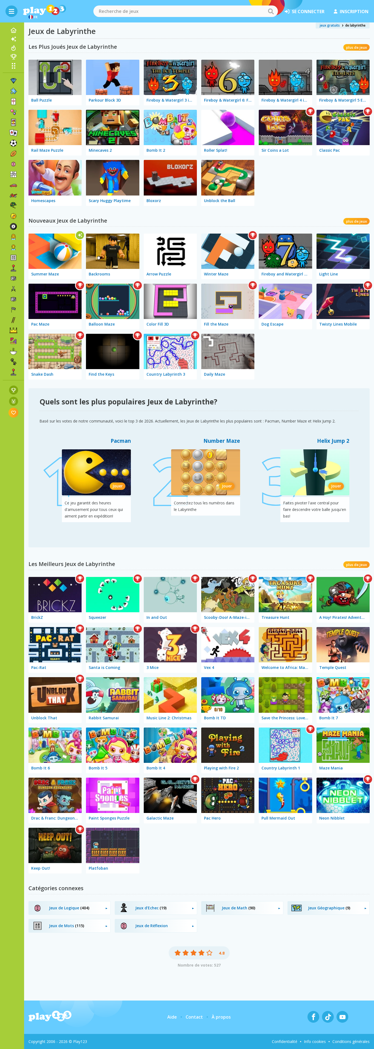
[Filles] (13, 237)
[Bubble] (13, 112)
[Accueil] (13, 30)
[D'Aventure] (13, 216)
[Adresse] (13, 320)
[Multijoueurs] (13, 372)
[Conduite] (13, 309)
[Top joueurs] (13, 57)
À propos (221, 1017)
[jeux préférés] (13, 412)
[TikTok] (328, 1017)
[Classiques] (13, 299)
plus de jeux (356, 47)
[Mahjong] (13, 101)
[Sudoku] (13, 174)
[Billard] (13, 226)
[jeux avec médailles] (13, 401)
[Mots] (13, 257)
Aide (172, 1017)
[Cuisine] (13, 351)
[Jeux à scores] (13, 390)
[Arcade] (13, 268)
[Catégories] (13, 66)
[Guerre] (13, 205)
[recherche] (271, 11)
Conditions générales (351, 1041)
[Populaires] (13, 48)
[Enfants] (13, 247)
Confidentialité (284, 1041)
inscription (354, 11)
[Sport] (13, 153)
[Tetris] (13, 341)
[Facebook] (313, 1017)
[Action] (13, 289)
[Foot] (13, 143)
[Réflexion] (13, 164)
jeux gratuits (330, 25)
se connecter (308, 11)
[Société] (13, 278)
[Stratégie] (13, 330)
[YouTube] (342, 1017)
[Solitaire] (13, 133)
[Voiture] (13, 185)
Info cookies (315, 1041)
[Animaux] (13, 362)
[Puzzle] (13, 91)
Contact (194, 1017)
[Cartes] (13, 122)
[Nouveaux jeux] (13, 39)
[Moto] (13, 195)
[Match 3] (13, 81)
